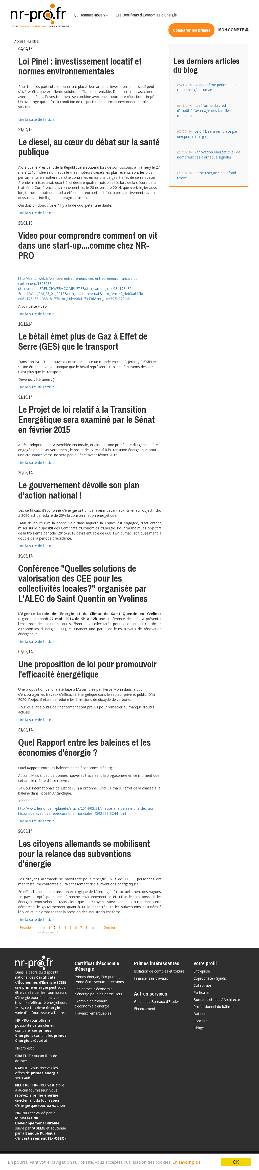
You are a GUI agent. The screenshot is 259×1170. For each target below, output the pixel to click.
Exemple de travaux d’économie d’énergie (92, 1003)
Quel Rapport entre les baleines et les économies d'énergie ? (84, 747)
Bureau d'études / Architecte (216, 999)
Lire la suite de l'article (36, 119)
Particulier (201, 992)
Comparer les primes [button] (191, 30)
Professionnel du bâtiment (215, 1006)
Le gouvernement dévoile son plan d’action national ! (78, 490)
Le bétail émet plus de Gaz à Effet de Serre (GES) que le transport (82, 341)
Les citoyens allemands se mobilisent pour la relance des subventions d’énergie (84, 854)
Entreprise (201, 971)
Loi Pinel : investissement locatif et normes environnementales (80, 66)
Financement (144, 1008)
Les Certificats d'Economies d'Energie (146, 15)
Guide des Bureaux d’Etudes (157, 1001)
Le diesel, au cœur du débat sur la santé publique (89, 147)
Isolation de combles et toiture (159, 971)
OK (236, 1162)
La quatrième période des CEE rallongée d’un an (206, 87)
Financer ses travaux (151, 978)
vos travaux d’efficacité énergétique (40, 1000)
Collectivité (202, 985)
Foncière (200, 1020)
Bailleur (199, 1013)
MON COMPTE (231, 29)
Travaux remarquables (93, 1013)
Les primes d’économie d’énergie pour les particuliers (98, 991)
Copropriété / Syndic (210, 978)
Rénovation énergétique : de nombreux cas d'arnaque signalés (208, 155)
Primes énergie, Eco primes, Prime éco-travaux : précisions (99, 979)
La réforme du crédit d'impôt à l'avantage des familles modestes (204, 110)
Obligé (198, 1027)
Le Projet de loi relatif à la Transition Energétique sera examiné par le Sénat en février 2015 (86, 419)
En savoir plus (186, 1162)
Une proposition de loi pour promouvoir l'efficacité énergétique (87, 669)
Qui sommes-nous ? (89, 15)
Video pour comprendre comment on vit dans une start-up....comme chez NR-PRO (87, 245)
